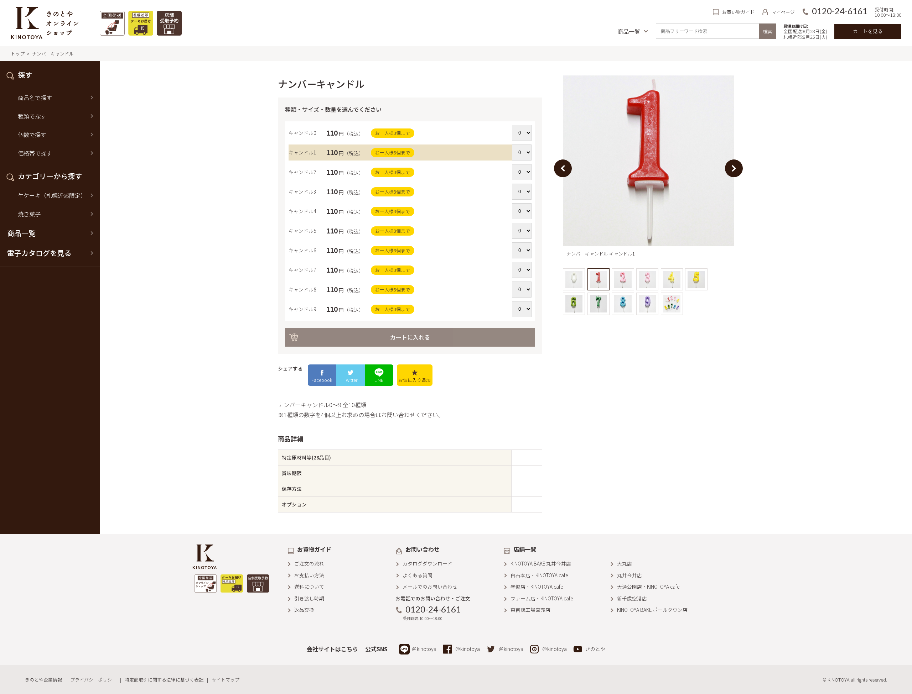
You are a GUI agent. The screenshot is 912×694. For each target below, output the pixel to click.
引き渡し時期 (309, 598)
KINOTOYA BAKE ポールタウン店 (652, 609)
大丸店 (624, 563)
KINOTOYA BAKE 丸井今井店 (541, 563)
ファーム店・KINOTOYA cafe (542, 598)
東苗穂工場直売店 (530, 609)
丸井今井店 (629, 575)
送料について (309, 586)
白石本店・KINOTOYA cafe (539, 575)
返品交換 (304, 609)
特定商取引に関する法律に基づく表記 (164, 679)
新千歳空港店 (632, 598)
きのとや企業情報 (43, 679)
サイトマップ (225, 679)
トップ (18, 53)
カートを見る (868, 31)
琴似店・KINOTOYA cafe (537, 586)
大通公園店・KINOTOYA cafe (648, 586)
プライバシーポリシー (93, 679)
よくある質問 (417, 575)
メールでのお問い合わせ (430, 586)
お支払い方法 (309, 575)
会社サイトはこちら (332, 649)
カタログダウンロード (427, 563)
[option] (648, 168)
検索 (768, 31)
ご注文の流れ (309, 563)
